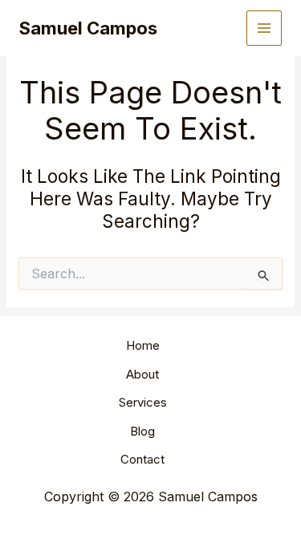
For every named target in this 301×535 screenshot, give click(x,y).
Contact (142, 459)
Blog (142, 431)
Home (143, 345)
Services (143, 402)
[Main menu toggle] (264, 28)
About (142, 374)
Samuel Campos (88, 28)
